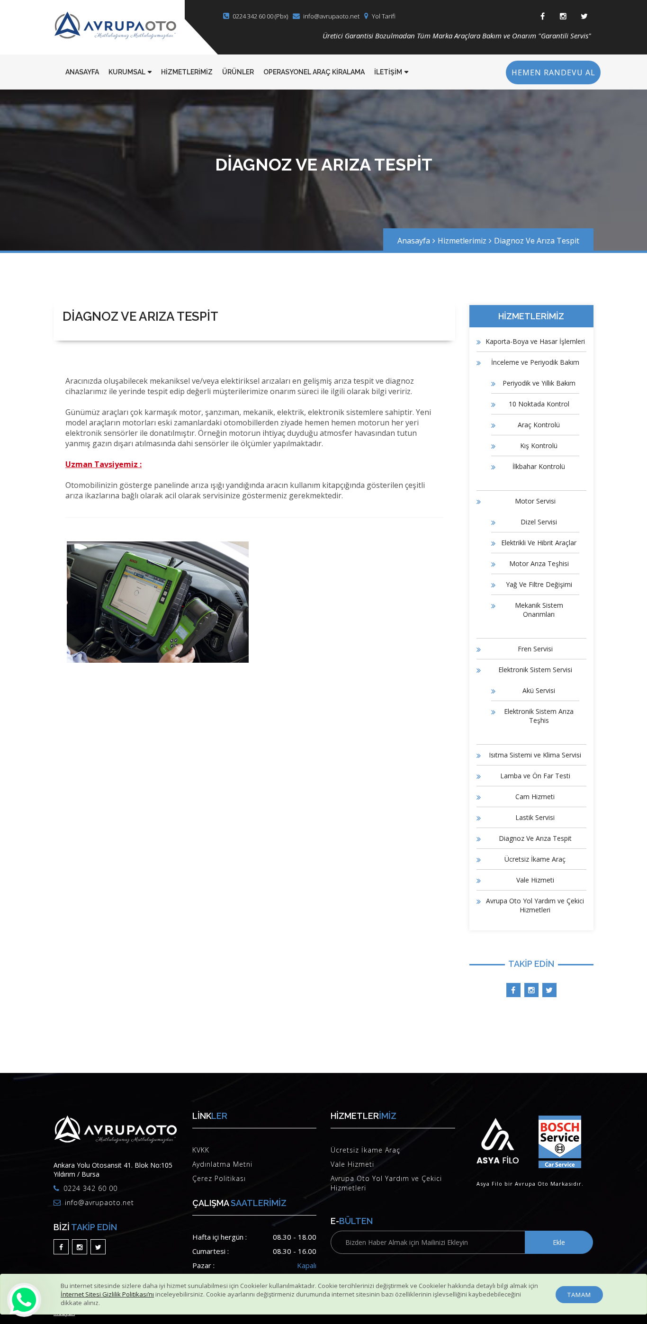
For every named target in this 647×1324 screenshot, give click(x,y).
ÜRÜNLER (238, 72)
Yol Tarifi (383, 16)
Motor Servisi (535, 500)
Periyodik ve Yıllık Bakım (539, 382)
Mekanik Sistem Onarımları (539, 610)
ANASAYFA (82, 72)
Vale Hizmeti (535, 879)
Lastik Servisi (535, 817)
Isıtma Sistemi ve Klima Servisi (535, 754)
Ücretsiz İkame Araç (535, 859)
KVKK (200, 1149)
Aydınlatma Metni (222, 1164)
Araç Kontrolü (539, 424)
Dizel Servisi (539, 521)
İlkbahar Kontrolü (538, 466)
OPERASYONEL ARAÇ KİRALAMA (314, 72)
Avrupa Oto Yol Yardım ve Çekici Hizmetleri (535, 905)
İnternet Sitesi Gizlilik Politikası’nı (107, 1294)
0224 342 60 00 (90, 1188)
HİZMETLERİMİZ (187, 72)
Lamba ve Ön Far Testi (535, 775)
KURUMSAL (126, 72)
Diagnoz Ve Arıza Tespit (536, 240)
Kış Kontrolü (538, 445)
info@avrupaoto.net (331, 16)
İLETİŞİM (388, 72)
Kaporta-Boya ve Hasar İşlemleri (535, 341)
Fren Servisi (535, 648)
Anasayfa (413, 240)
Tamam (579, 1294)
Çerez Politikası (219, 1178)
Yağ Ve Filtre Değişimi (539, 584)
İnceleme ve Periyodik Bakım (535, 362)
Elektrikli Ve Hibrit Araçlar (538, 542)
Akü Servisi (538, 690)
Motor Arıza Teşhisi (539, 563)
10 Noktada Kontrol (539, 403)
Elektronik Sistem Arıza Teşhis (539, 716)
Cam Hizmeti (535, 796)
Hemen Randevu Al (553, 72)
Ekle (559, 1242)
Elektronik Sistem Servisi (535, 669)
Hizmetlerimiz (462, 240)
